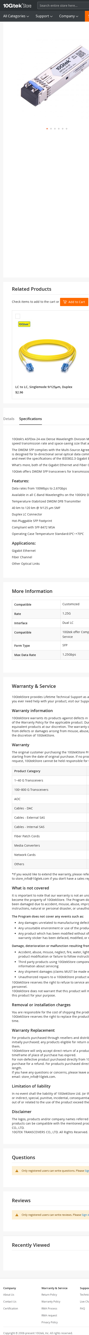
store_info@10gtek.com (32, 878)
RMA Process (49, 1308)
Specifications (30, 418)
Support (42, 16)
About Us (8, 1294)
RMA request (49, 1315)
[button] (47, 128)
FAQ (82, 1308)
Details (8, 418)
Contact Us (9, 1301)
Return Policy (49, 1294)
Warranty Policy (50, 1301)
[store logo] (17, 5)
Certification (10, 1308)
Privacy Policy (49, 1322)
